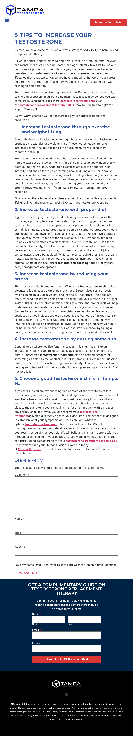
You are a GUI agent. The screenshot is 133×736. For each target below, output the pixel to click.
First (34, 624)
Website (20, 546)
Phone (36, 643)
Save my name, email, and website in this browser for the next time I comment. (66, 564)
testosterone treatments (78, 100)
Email (19, 532)
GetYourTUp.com (29, 449)
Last (70, 624)
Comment (22, 474)
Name (19, 518)
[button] (108, 22)
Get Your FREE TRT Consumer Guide (66, 659)
